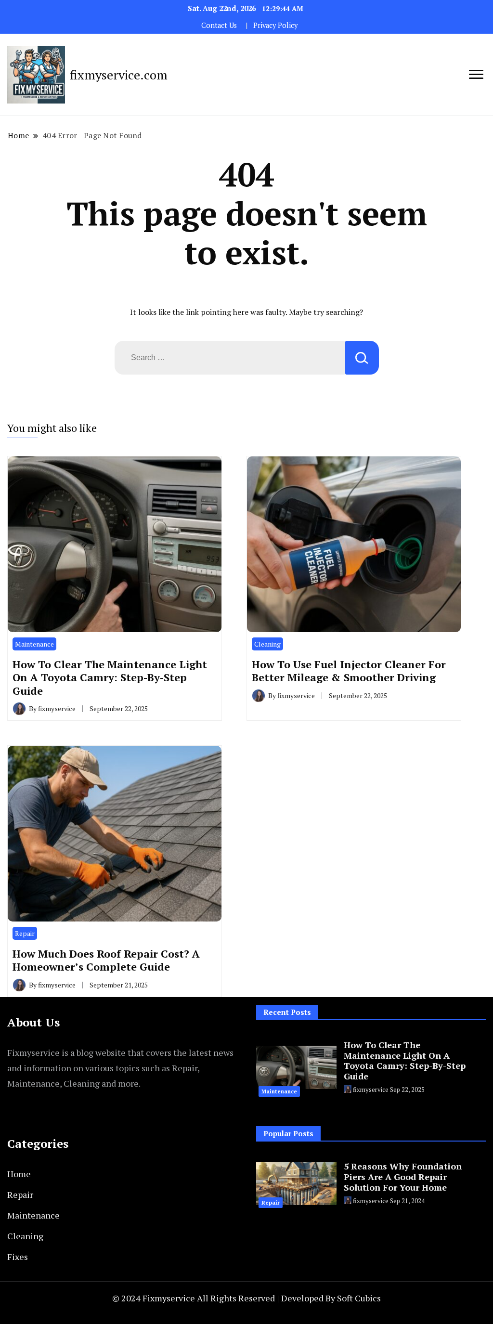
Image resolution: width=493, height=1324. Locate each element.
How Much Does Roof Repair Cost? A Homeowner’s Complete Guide (106, 960)
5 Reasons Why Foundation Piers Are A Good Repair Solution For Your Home (403, 1176)
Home (19, 1174)
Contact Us (219, 25)
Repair (25, 933)
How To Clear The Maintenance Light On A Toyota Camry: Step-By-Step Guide (110, 677)
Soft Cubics (359, 1298)
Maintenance (34, 644)
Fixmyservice (170, 1298)
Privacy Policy (275, 25)
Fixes (17, 1256)
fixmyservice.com (119, 74)
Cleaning (267, 644)
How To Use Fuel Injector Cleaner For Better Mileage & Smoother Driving (349, 671)
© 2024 (127, 1298)
